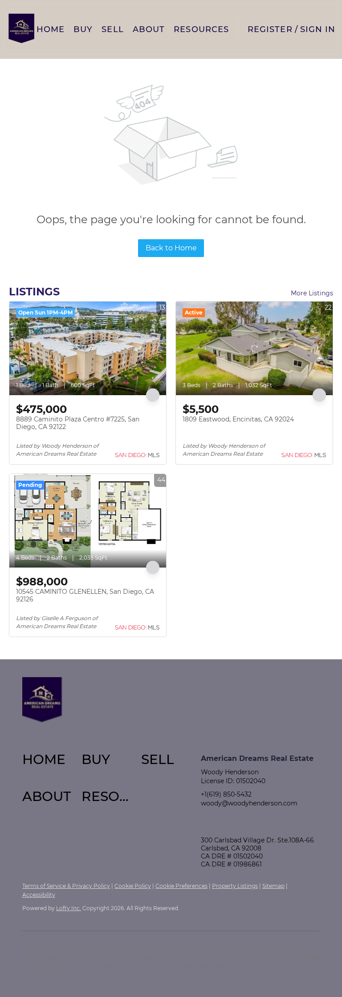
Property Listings (235, 886)
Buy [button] (83, 29)
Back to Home (171, 248)
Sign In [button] (318, 29)
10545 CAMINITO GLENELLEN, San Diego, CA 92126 (85, 596)
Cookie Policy (132, 886)
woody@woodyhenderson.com (249, 803)
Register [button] (270, 29)
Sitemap (273, 886)
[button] (22, 29)
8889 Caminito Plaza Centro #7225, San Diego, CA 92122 (77, 423)
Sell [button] (112, 29)
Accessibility (38, 894)
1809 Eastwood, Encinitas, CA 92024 (238, 419)
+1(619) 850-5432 (226, 794)
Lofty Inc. (68, 908)
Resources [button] (201, 29)
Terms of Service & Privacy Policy (66, 886)
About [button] (149, 29)
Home (51, 29)
